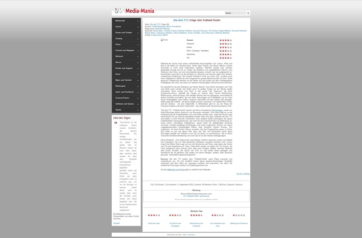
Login (248, 13)
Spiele (118, 110)
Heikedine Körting (162, 29)
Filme (118, 44)
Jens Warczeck (207, 33)
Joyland (116, 223)
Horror (118, 62)
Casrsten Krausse (200, 31)
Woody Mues (150, 33)
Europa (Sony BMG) (159, 35)
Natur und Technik (124, 80)
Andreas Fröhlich (185, 31)
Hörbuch (119, 56)
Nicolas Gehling (243, 174)
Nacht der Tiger (154, 223)
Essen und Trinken (124, 33)
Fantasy (119, 38)
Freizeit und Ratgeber (125, 50)
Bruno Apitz (158, 31)
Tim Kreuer (213, 31)
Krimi (118, 74)
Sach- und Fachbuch (125, 92)
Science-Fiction (122, 98)
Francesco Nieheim (165, 33)
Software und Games (125, 104)
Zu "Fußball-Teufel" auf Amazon (196, 196)
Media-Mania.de (134, 9)
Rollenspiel (120, 86)
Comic (118, 27)
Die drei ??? (181, 20)
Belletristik (120, 21)
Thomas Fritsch (170, 31)
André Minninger (158, 26)
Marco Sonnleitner (173, 26)
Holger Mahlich (225, 31)
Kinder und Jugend (124, 68)
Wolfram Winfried (222, 33)
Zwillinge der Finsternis (239, 223)
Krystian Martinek (239, 31)
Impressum (191, 234)
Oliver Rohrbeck (180, 33)
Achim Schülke (194, 33)
